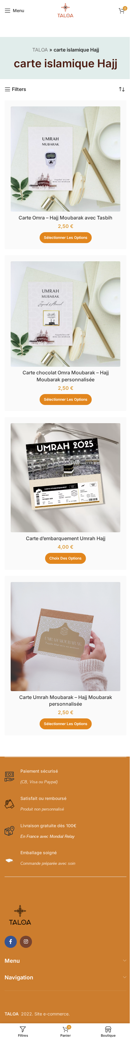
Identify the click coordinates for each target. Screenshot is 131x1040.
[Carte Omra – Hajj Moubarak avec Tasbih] (63, 156)
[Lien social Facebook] (11, 924)
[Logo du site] (63, 10)
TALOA (37, 50)
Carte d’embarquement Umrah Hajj (63, 525)
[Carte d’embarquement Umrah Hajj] (63, 466)
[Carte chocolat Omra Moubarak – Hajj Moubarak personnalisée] (63, 307)
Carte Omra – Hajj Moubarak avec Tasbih (63, 213)
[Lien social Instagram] (26, 924)
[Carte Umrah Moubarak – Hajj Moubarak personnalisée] (63, 621)
